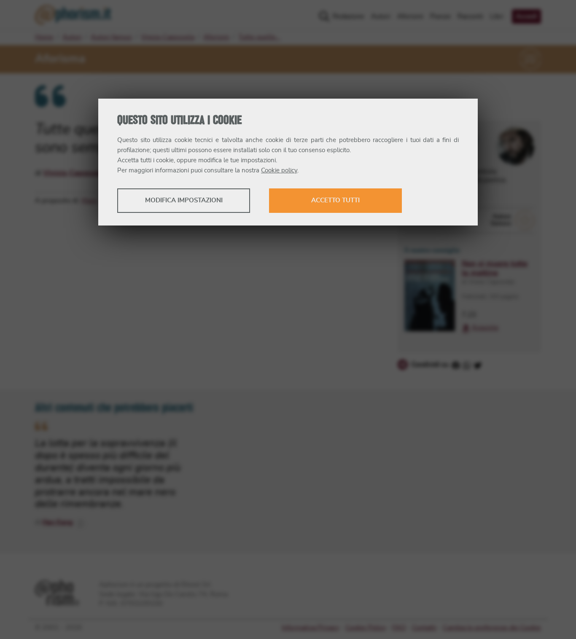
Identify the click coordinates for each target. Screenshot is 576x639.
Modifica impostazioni (184, 200)
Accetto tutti (335, 200)
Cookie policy (279, 170)
